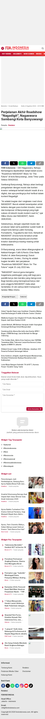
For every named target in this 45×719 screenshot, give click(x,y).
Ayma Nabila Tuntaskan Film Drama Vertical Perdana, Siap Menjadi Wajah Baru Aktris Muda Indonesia (13, 513)
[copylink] (40, 163)
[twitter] (14, 163)
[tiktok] (31, 686)
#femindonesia (9, 448)
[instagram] (22, 686)
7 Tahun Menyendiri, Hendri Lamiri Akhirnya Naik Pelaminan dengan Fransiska (14, 603)
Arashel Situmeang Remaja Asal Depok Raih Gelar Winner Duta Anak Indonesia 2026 (14, 496)
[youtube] (26, 686)
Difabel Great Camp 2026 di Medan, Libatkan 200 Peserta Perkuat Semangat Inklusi (21, 350)
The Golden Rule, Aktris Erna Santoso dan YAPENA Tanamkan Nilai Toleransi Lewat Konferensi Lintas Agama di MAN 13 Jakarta (21, 342)
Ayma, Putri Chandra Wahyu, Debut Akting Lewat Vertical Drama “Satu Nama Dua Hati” (13, 526)
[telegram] (31, 163)
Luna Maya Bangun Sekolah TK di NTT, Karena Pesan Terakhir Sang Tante (20, 366)
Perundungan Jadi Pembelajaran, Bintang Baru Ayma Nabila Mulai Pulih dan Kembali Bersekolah (12, 482)
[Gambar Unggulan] (22, 144)
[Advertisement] (22, 22)
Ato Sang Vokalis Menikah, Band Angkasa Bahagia (16, 644)
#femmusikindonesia (12, 463)
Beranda (4, 106)
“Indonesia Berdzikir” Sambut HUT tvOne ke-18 (15, 546)
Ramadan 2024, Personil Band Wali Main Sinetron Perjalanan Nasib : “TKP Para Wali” (15, 589)
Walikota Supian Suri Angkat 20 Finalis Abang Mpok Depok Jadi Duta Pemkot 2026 (21, 319)
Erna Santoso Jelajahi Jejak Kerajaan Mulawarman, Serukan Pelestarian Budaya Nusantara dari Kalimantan (21, 358)
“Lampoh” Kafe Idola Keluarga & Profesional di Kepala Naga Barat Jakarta (16, 631)
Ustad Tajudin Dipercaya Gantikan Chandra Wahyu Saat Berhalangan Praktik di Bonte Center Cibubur (21, 312)
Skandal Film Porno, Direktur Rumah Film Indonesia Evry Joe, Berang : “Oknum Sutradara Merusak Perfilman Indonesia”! (14, 617)
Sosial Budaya (13, 106)
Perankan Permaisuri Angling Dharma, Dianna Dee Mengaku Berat (15, 561)
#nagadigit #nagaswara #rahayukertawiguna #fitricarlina (10, 297)
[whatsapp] (22, 163)
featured (23, 297)
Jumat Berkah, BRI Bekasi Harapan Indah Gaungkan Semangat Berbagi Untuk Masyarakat (21, 326)
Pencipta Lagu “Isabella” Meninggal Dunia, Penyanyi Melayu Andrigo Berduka (15, 575)
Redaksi (11, 125)
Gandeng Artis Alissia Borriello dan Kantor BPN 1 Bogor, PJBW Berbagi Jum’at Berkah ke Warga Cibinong (20, 333)
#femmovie (8, 455)
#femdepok (8, 466)
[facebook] (5, 163)
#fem (5, 452)
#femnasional (9, 459)
